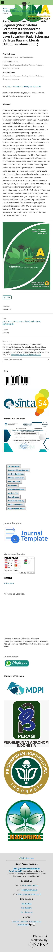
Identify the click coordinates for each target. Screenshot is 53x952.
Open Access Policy (16, 489)
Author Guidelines (16, 474)
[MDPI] (26, 696)
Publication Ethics (15, 504)
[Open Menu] (2, 2)
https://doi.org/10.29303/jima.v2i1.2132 (24, 86)
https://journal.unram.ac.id (29, 894)
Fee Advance (13, 497)
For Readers (26, 908)
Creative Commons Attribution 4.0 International (26, 923)
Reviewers (12, 485)
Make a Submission (16, 478)
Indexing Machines (16, 508)
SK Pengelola (13, 466)
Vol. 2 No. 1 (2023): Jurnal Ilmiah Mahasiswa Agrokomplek (24, 11)
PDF (8, 297)
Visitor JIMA (9, 583)
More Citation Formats (13, 360)
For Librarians (27, 912)
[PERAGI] (26, 746)
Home (5, 8)
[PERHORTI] (26, 794)
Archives (13, 8)
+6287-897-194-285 (30, 885)
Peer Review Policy (16, 501)
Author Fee (13, 493)
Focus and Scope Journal (18, 470)
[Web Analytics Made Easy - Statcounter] (8, 578)
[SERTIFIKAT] (26, 451)
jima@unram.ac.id (29, 890)
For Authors (26, 903)
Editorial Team (14, 481)
